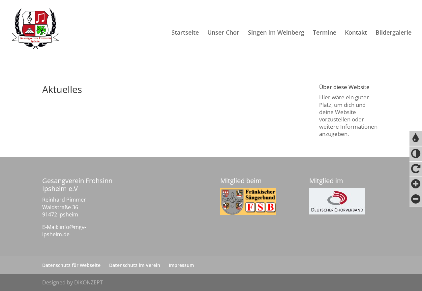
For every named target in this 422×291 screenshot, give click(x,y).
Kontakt (356, 33)
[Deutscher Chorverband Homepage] (337, 201)
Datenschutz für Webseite (71, 265)
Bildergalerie (393, 33)
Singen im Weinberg (276, 33)
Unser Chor (223, 33)
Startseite (185, 33)
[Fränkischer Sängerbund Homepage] (248, 201)
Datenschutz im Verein (134, 265)
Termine (324, 33)
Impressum (181, 265)
